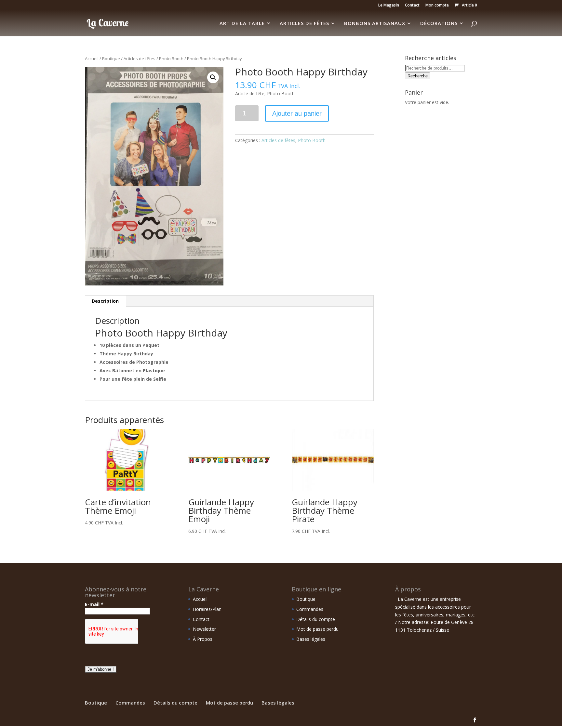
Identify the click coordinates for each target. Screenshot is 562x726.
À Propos (202, 639)
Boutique (111, 58)
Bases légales (310, 639)
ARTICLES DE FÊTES (304, 23)
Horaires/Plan (207, 609)
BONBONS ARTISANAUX (374, 23)
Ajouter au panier (297, 113)
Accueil (92, 58)
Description (105, 301)
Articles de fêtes (139, 58)
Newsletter (204, 629)
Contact (412, 5)
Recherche (418, 75)
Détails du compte (315, 619)
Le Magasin (388, 5)
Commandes (309, 609)
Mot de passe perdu (317, 629)
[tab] (105, 301)
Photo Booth (171, 58)
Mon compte (437, 5)
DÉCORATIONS (439, 23)
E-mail (94, 604)
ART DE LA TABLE (242, 23)
